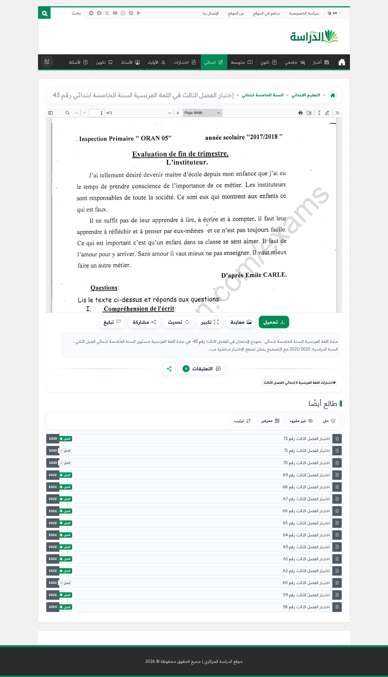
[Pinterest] (130, 13)
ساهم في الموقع (266, 13)
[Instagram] (123, 13)
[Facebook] (99, 13)
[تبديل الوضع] (47, 61)
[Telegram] (91, 13)
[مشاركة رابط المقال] (169, 368)
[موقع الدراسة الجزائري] (314, 36)
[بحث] (44, 13)
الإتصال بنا (211, 13)
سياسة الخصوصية (304, 13)
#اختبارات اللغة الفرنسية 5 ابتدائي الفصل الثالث (300, 383)
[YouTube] (115, 13)
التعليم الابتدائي (305, 94)
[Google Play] (138, 13)
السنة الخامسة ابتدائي (262, 94)
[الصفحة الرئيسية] (333, 95)
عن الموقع (236, 13)
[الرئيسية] (341, 62)
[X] (107, 13)
